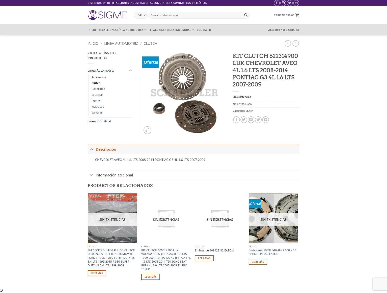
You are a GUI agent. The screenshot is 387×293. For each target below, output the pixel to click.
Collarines (98, 89)
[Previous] (88, 240)
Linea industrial (99, 121)
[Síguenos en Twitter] (290, 3)
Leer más (97, 273)
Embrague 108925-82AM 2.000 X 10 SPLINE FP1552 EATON (272, 252)
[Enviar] (245, 15)
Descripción (106, 149)
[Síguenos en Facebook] (277, 3)
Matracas (98, 106)
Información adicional (114, 175)
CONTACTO (204, 30)
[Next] (298, 240)
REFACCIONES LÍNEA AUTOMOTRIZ (121, 30)
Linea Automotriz (121, 43)
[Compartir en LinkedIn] (265, 119)
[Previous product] (295, 43)
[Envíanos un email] (296, 3)
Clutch (150, 43)
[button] (286, 15)
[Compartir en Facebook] (236, 119)
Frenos (96, 101)
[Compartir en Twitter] (243, 119)
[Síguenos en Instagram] (283, 3)
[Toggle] (130, 70)
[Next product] (288, 43)
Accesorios (99, 77)
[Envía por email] (251, 119)
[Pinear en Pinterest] (258, 119)
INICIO (92, 30)
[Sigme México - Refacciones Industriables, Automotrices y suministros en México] (108, 15)
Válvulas (97, 112)
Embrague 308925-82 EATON (214, 250)
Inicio (93, 43)
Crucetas (97, 95)
